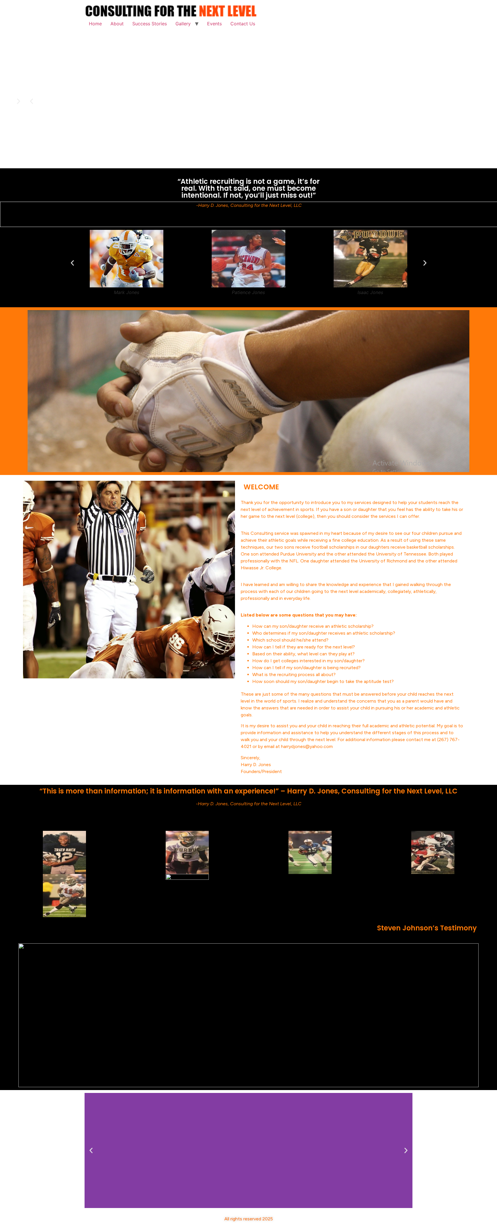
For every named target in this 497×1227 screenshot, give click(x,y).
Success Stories (149, 23)
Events (214, 23)
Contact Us (242, 23)
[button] (31, 101)
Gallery (183, 23)
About (117, 23)
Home (95, 23)
